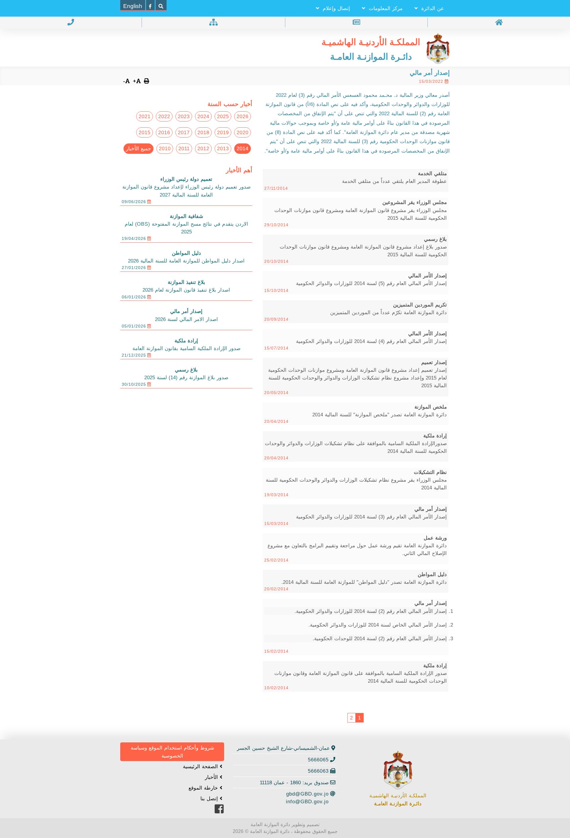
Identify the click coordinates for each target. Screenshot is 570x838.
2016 (164, 132)
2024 (203, 116)
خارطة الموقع (204, 788)
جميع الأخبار (138, 148)
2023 (184, 116)
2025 (223, 116)
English (132, 6)
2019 (223, 132)
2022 (164, 116)
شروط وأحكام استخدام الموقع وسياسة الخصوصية (172, 751)
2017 (184, 132)
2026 (242, 116)
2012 (203, 148)
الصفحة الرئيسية (201, 766)
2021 (145, 116)
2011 (184, 148)
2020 (242, 132)
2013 (223, 148)
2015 (145, 132)
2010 (165, 148)
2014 (242, 148)
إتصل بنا (210, 798)
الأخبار (212, 777)
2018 (203, 132)
